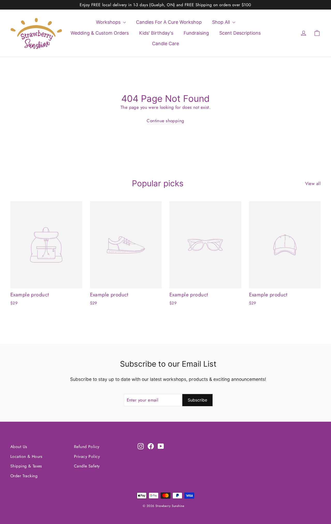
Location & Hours (26, 456)
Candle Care (165, 43)
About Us (18, 447)
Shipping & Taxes (26, 466)
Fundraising (196, 33)
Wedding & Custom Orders (100, 33)
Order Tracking (23, 476)
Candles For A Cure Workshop (169, 22)
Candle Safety (87, 466)
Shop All (221, 22)
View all (313, 183)
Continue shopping (165, 121)
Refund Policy (87, 447)
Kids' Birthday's (156, 33)
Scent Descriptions (240, 33)
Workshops (109, 22)
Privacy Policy (87, 456)
